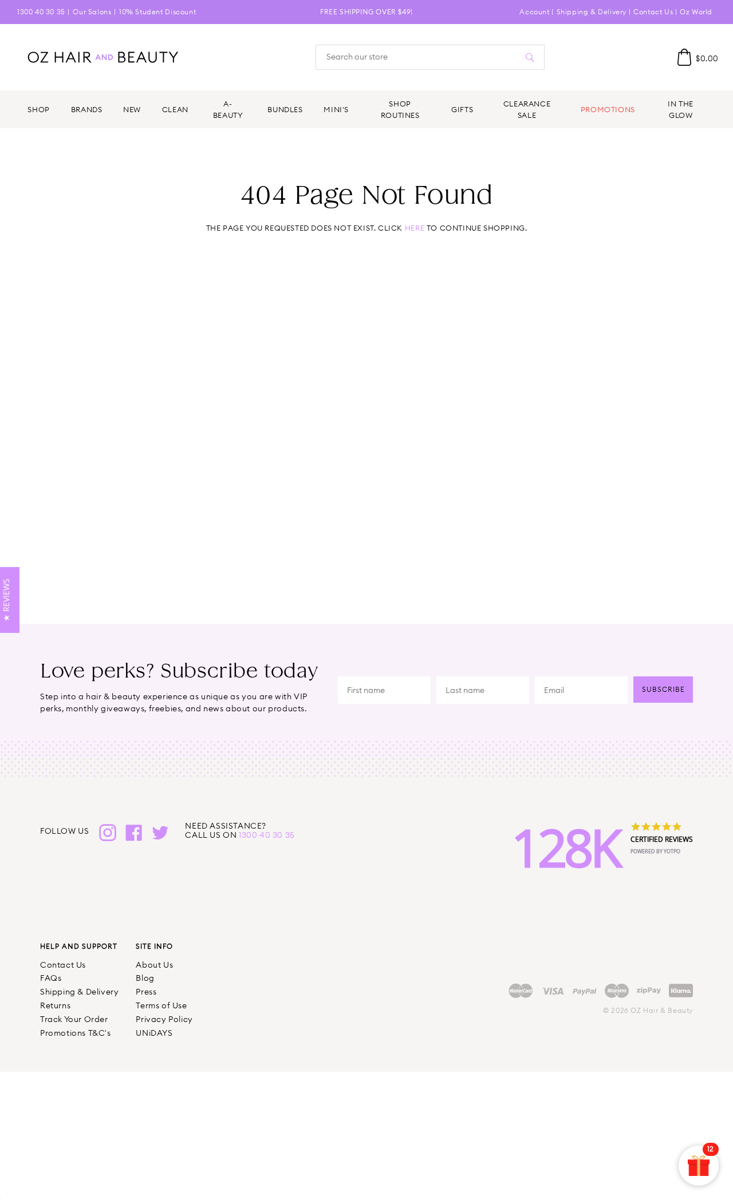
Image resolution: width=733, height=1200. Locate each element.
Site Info (154, 946)
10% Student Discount (157, 11)
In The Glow (680, 109)
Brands (87, 109)
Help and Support (78, 946)
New (132, 109)
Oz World (696, 11)
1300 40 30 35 (41, 11)
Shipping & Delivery (591, 11)
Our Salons (92, 11)
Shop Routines (400, 109)
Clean (175, 109)
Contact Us (653, 11)
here (414, 227)
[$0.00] (684, 57)
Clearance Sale (527, 109)
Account (534, 11)
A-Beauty (228, 109)
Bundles (284, 109)
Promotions (608, 109)
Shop (38, 109)
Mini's (336, 109)
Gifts (462, 109)
